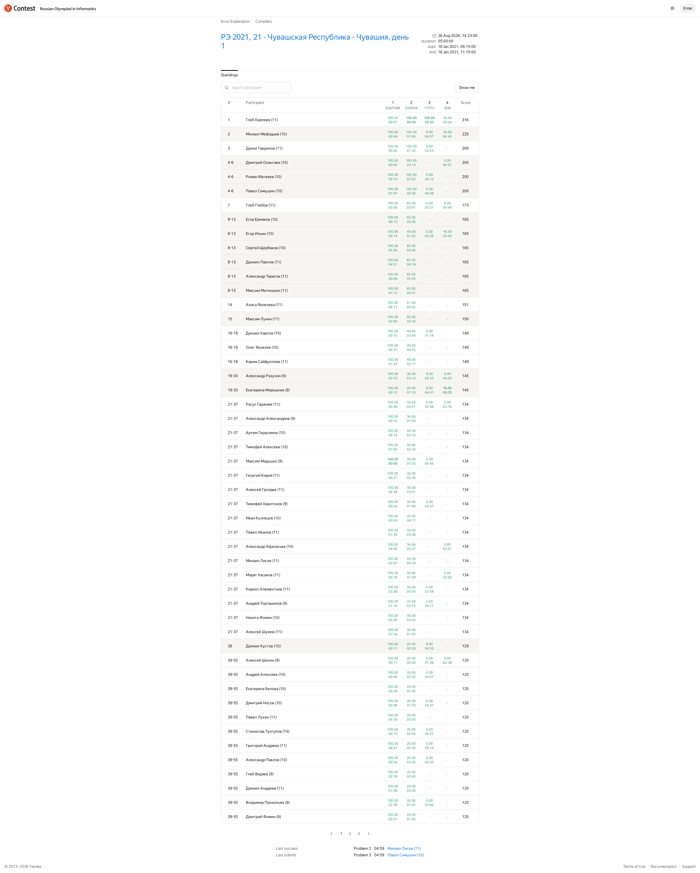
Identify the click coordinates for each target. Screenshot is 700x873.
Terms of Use (634, 866)
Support (689, 866)
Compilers (263, 21)
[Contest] (20, 8)
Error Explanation (235, 21)
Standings (229, 75)
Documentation (664, 866)
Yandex (35, 866)
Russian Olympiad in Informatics (68, 9)
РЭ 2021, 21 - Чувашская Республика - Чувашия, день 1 (315, 41)
